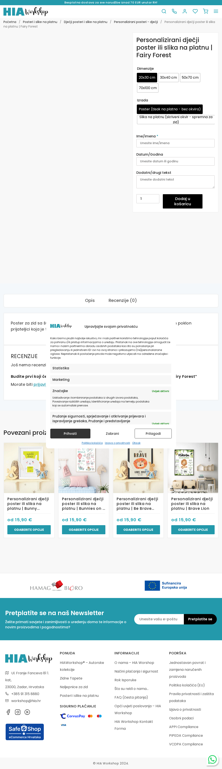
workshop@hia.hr (26, 700)
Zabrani (112, 433)
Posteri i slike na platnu (40, 22)
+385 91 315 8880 (25, 693)
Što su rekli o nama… (131, 688)
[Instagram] (18, 713)
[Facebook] (8, 713)
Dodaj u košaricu (182, 201)
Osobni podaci (181, 718)
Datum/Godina (150, 154)
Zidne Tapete (71, 678)
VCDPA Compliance (186, 744)
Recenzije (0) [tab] (123, 300)
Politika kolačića (92, 443)
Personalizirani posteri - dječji (136, 22)
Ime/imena (147, 136)
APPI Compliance (183, 726)
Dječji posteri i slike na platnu (85, 22)
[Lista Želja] (195, 12)
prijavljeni (43, 384)
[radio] (147, 77)
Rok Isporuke (125, 680)
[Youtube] (27, 713)
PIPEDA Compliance (186, 735)
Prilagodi (153, 433)
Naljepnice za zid (74, 686)
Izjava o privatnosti (117, 443)
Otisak (136, 443)
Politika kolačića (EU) (187, 685)
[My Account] (184, 12)
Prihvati (70, 433)
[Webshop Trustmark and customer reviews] (24, 739)
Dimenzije (145, 68)
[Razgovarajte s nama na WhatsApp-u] (212, 759)
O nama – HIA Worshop (134, 662)
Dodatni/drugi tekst (154, 172)
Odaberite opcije (29, 530)
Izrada (142, 100)
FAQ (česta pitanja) (131, 697)
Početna (9, 22)
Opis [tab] (90, 300)
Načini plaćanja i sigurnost (136, 671)
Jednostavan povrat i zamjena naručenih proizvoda (187, 669)
